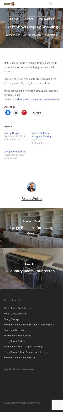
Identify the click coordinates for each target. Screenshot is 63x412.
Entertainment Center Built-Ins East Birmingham (29, 324)
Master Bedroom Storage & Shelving (41, 134)
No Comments (50, 34)
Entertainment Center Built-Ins (19, 357)
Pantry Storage (11, 319)
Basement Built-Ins (14, 330)
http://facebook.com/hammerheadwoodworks (36, 99)
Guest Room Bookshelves (17, 308)
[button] (57, 3)
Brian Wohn (14, 34)
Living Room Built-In (14, 341)
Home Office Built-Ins (15, 313)
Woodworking (46, 18)
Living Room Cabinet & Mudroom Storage (26, 352)
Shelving (13, 18)
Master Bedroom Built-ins (17, 335)
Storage (28, 18)
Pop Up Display (12, 133)
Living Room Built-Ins (15, 151)
